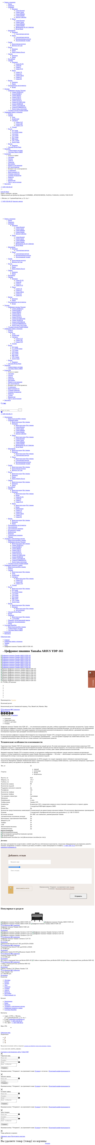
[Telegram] (7, 713)
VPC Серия (15, 140)
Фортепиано (8, 417)
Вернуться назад (13, 418)
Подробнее (4, 930)
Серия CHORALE (17, 92)
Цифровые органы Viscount (17, 90)
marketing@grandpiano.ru (8, 847)
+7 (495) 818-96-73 (6, 414)
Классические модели (19, 44)
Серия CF (19, 77)
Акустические (12, 527)
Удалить (47, 1143)
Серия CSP (19, 124)
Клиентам (7, 154)
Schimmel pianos (13, 420)
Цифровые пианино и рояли (13, 565)
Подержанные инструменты (17, 85)
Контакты (7, 184)
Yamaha (10, 60)
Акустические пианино (15, 528)
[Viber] (10, 713)
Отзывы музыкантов (14, 175)
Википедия (11, 180)
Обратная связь (5, 636)
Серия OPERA (16, 95)
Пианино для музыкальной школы (19, 620)
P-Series (14, 127)
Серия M (18, 65)
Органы (6, 89)
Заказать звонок (18, 201)
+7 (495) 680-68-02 (17, 1022)
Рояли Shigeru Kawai (18, 52)
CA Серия (15, 134)
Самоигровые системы (15, 150)
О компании (12, 170)
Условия (72, 887)
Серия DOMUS (17, 94)
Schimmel (11, 7)
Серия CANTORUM (18, 105)
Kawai (10, 47)
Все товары (22, 418)
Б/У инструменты (13, 167)
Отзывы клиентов (14, 174)
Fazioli (10, 42)
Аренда (10, 160)
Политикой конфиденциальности (65, 888)
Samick (10, 54)
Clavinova (15, 120)
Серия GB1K (20, 75)
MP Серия (15, 139)
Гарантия (11, 162)
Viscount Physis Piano (14, 147)
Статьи (10, 179)
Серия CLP (19, 122)
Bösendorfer (11, 30)
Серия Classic (20, 12)
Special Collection (21, 17)
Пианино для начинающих (16, 622)
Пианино (11, 5)
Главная (6, 640)
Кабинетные (19, 508)
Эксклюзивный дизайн (23, 40)
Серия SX (19, 79)
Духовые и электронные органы (14, 538)
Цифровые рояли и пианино (13, 112)
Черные (10, 537)
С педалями (15, 618)
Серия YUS (19, 69)
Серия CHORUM (17, 104)
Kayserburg (11, 59)
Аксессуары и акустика (19, 109)
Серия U (18, 67)
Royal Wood (19, 29)
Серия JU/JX (20, 64)
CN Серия (15, 135)
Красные (11, 533)
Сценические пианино (15, 535)
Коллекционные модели (23, 39)
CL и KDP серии (17, 132)
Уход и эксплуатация (14, 182)
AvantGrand (15, 119)
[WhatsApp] (12, 713)
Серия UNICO (16, 97)
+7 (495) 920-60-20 (6, 187)
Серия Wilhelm (20, 14)
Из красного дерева (14, 530)
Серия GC (19, 74)
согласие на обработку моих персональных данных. (37, 1046)
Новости (11, 177)
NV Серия (15, 137)
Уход (5, 985)
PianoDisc (7, 149)
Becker (10, 80)
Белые (14, 87)
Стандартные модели (22, 34)
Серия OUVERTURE (18, 102)
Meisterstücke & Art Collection (25, 27)
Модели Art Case (17, 45)
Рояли (10, 4)
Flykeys (10, 114)
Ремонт (6, 982)
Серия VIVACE (17, 100)
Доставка (11, 157)
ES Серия (15, 130)
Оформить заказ (6, 1136)
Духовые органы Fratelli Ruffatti (18, 110)
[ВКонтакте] (2, 713)
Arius (13, 117)
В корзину (14, 715)
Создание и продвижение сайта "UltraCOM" (15, 1052)
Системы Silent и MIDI (15, 152)
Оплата (10, 159)
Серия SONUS (16, 99)
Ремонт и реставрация (15, 165)
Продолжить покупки (18, 1136)
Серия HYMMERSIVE (19, 107)
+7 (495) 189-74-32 (69, 845)
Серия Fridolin (20, 15)
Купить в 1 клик (5, 715)
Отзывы (7, 988)
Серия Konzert (20, 10)
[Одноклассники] (4, 713)
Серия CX (19, 72)
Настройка (11, 164)
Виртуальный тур (13, 172)
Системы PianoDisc (10, 625)
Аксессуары (15, 142)
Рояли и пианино (9, 2)
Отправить (4, 1068)
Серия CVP (19, 125)
